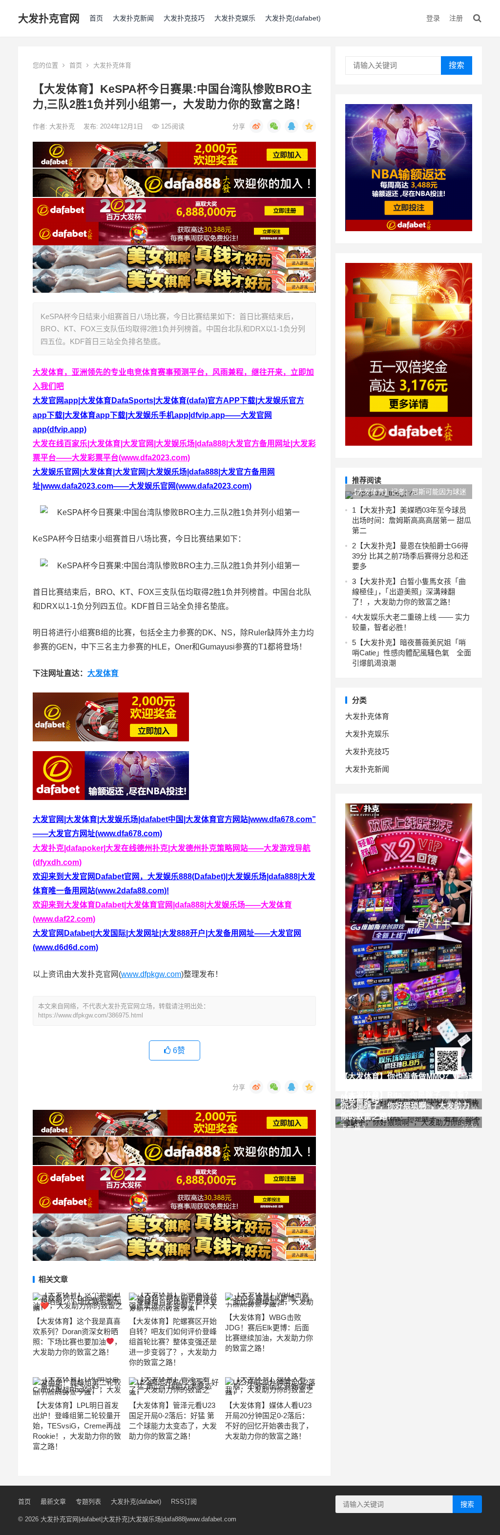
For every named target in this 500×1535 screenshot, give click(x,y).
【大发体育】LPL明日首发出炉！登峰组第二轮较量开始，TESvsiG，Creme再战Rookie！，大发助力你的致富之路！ (77, 1425)
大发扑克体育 (112, 65)
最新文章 (53, 1501)
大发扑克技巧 (184, 18)
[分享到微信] (274, 126)
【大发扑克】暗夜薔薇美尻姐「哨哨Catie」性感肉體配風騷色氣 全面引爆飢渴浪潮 (411, 652)
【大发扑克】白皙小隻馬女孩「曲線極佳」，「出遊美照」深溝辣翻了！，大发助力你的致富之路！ (409, 591)
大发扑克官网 (49, 18)
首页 (96, 18)
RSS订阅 (184, 1501)
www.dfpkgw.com (151, 974)
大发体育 (103, 673)
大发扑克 (63, 126)
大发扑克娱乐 (234, 18)
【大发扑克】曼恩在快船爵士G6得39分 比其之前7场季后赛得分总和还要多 (410, 555)
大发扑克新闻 (133, 18)
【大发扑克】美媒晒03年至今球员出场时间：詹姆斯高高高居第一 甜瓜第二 (411, 520)
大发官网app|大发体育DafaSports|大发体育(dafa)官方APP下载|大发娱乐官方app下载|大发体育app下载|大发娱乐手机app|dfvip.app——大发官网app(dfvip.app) (168, 414)
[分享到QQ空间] (309, 126)
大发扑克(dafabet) (293, 18)
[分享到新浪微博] (256, 126)
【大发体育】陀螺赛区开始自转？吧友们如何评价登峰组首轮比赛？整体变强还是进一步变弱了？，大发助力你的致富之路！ (173, 1341)
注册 (456, 18)
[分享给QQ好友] (291, 126)
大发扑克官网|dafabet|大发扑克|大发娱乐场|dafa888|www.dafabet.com (138, 1519)
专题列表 (88, 1501)
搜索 (456, 65)
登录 (433, 18)
